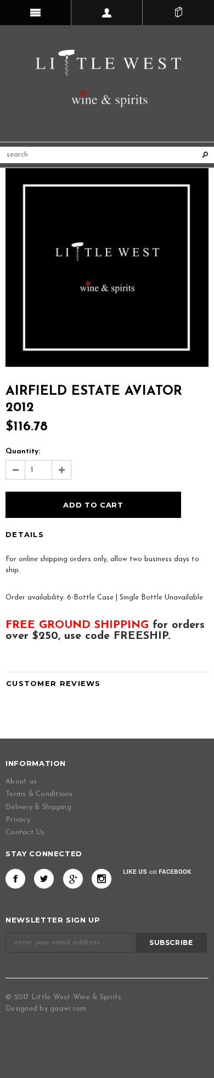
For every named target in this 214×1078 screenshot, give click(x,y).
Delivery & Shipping (38, 807)
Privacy (17, 819)
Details (24, 534)
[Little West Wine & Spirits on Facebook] (15, 879)
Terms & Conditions (39, 794)
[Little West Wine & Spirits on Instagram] (101, 879)
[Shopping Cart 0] (178, 12)
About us (21, 781)
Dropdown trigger (107, 12)
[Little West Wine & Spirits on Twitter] (44, 879)
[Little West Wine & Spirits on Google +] (73, 879)
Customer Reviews (53, 683)
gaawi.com (68, 1008)
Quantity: (22, 451)
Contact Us (25, 832)
